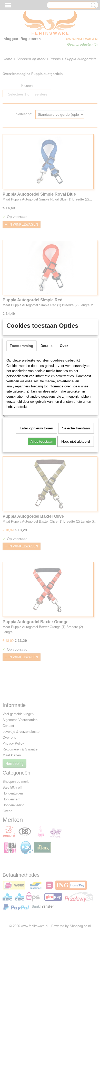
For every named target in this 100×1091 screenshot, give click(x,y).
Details (47, 346)
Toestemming (21, 346)
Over (64, 346)
